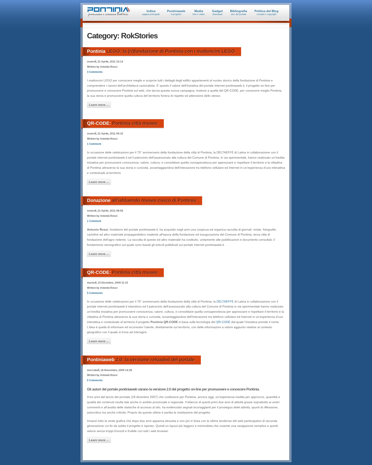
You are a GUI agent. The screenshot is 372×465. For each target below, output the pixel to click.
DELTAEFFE (225, 301)
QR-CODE (223, 322)
